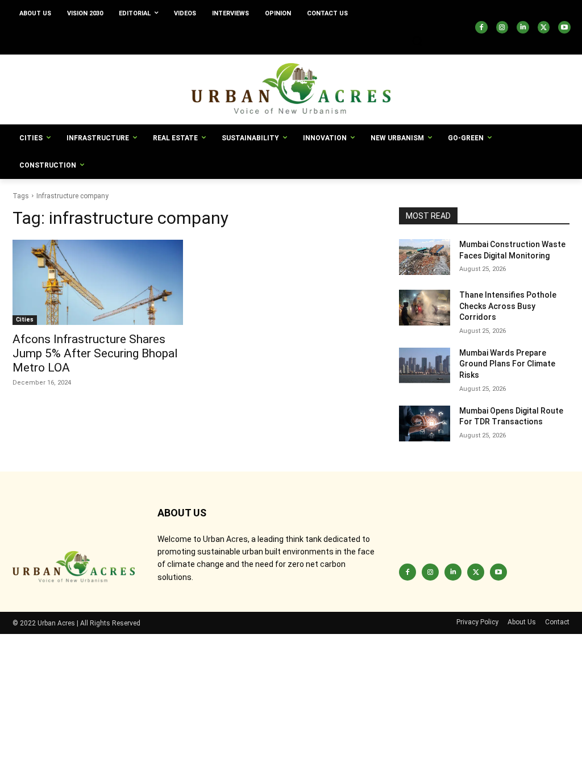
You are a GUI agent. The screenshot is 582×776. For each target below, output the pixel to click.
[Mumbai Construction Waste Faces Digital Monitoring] (424, 257)
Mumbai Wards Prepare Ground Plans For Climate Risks (507, 363)
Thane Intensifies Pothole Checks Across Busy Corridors (507, 306)
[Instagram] (502, 27)
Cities (25, 319)
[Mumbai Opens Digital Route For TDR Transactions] (424, 423)
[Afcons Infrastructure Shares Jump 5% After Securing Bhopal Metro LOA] (98, 282)
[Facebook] (481, 27)
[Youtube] (564, 27)
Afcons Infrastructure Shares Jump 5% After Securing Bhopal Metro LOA (95, 353)
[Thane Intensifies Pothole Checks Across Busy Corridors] (424, 308)
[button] (417, 41)
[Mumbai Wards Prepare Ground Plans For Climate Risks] (424, 365)
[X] (544, 27)
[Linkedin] (523, 27)
